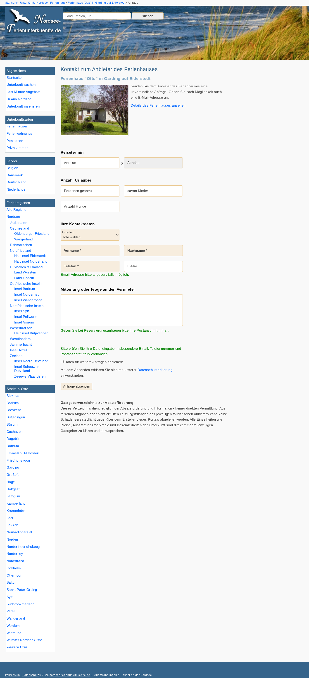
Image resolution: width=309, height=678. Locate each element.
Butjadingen (16, 417)
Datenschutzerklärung (155, 370)
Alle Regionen (17, 209)
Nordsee (13, 216)
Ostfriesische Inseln (26, 283)
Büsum (12, 424)
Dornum (13, 446)
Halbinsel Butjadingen (31, 333)
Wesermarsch (21, 328)
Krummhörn (16, 511)
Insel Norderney (26, 294)
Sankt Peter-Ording (22, 590)
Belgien (12, 168)
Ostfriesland (19, 228)
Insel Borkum (24, 289)
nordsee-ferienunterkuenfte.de (70, 675)
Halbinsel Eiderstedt (30, 256)
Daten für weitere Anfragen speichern (93, 362)
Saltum (12, 582)
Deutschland (16, 182)
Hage (11, 482)
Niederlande (16, 189)
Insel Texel (18, 350)
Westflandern (20, 339)
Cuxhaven (15, 432)
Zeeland (16, 356)
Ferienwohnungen (20, 133)
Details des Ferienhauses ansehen (158, 105)
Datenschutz (30, 675)
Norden (12, 539)
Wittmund (14, 633)
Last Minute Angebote (24, 92)
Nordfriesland (20, 250)
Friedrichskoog (18, 460)
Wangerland (16, 618)
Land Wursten (25, 272)
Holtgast (13, 489)
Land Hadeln (24, 278)
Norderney (15, 554)
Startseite (14, 77)
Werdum (13, 626)
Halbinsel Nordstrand (31, 261)
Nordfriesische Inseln (26, 306)
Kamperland (16, 503)
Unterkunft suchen (21, 84)
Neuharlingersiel (19, 532)
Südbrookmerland (20, 604)
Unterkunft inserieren (23, 106)
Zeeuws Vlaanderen (29, 376)
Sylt (10, 597)
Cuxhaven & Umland (26, 267)
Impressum (12, 675)
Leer (10, 518)
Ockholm (14, 568)
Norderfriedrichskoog (23, 547)
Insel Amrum (24, 322)
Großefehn (15, 475)
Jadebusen (18, 223)
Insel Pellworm (26, 317)
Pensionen (15, 141)
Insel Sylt (21, 311)
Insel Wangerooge (28, 300)
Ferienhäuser (17, 126)
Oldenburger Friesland (31, 233)
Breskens (14, 410)
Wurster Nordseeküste (24, 640)
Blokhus (13, 396)
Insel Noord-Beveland (31, 361)
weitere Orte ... (19, 647)
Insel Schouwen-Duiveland (27, 369)
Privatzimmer (17, 148)
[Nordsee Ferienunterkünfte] (34, 22)
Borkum (13, 403)
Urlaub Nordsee (19, 99)
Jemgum (13, 496)
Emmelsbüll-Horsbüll (23, 453)
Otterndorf (15, 575)
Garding (13, 467)
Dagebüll (13, 439)
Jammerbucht (21, 344)
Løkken (12, 525)
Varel (10, 611)
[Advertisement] (269, 135)
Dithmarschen (21, 245)
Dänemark (15, 175)
